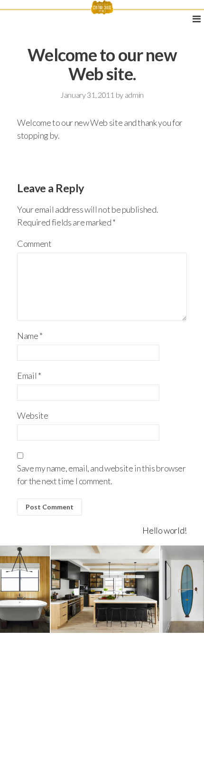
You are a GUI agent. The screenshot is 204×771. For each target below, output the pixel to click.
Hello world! (164, 530)
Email (29, 375)
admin (134, 94)
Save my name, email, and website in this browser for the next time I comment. (101, 474)
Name (30, 335)
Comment (34, 243)
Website (32, 415)
